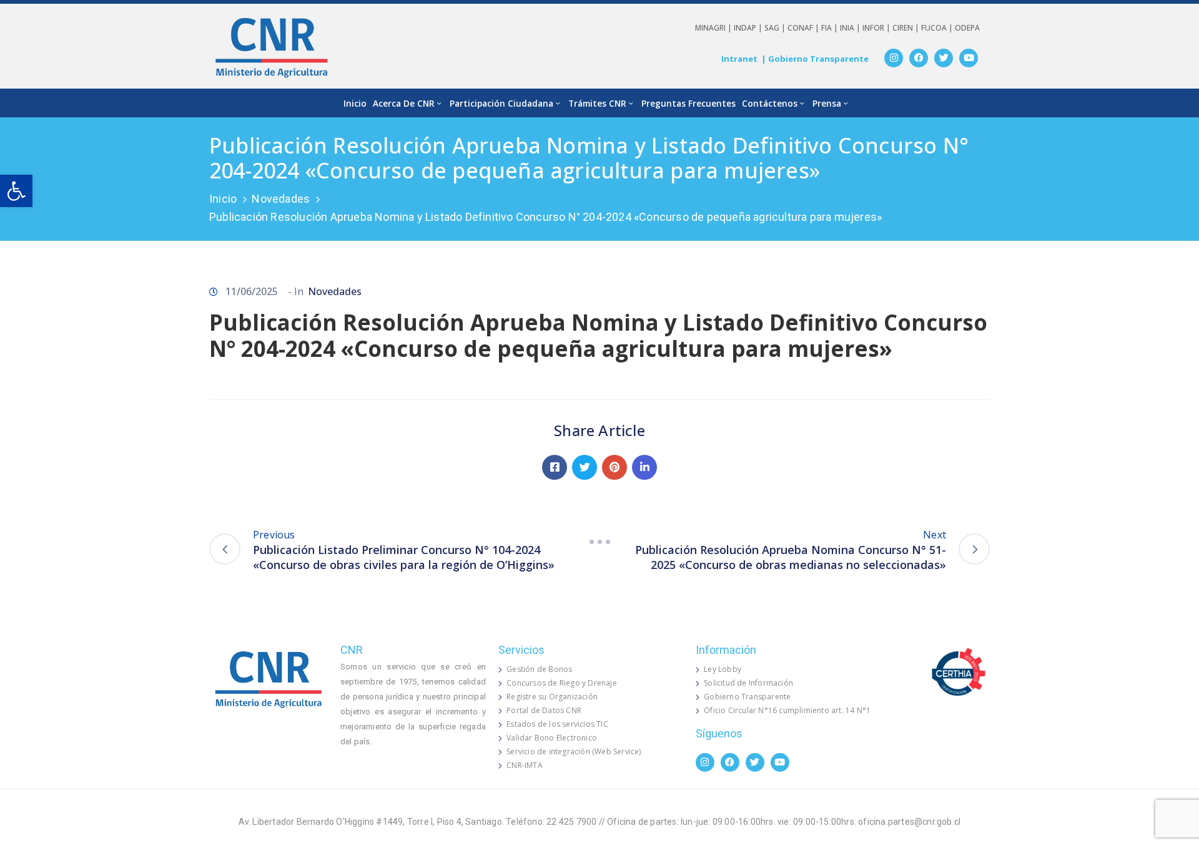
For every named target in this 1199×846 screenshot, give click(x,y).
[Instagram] (893, 58)
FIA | (830, 27)
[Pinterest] (614, 467)
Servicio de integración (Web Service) (573, 751)
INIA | (851, 27)
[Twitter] (943, 58)
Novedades (281, 198)
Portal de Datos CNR (543, 710)
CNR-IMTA (524, 765)
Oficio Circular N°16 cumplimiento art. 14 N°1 (787, 710)
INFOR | (877, 27)
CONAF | (804, 27)
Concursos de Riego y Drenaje (561, 683)
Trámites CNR (597, 103)
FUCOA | (938, 27)
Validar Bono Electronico (551, 737)
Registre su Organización (552, 696)
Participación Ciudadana (501, 103)
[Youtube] (968, 58)
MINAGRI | (714, 27)
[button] (16, 191)
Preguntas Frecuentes (688, 103)
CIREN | (906, 27)
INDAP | (749, 27)
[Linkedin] (644, 467)
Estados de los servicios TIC (557, 724)
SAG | (775, 27)
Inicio (355, 103)
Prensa (826, 103)
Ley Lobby (722, 669)
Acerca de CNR (404, 103)
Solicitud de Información (748, 683)
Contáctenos (769, 103)
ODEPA (967, 27)
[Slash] (599, 542)
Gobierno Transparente (747, 696)
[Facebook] (918, 58)
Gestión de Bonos (539, 669)
